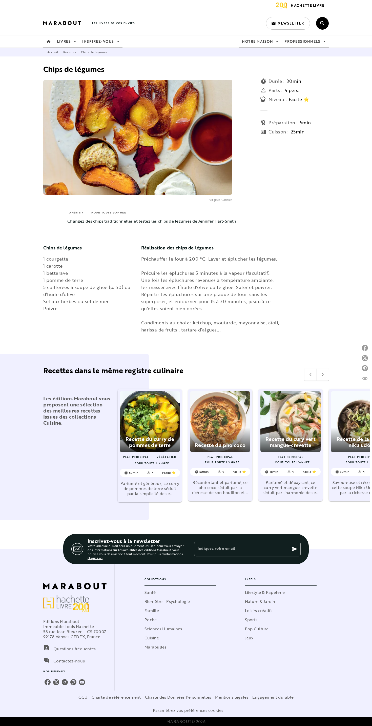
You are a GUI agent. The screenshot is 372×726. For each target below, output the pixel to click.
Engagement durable (273, 697)
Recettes (69, 52)
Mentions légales (231, 697)
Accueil (52, 52)
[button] (288, 23)
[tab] (48, 41)
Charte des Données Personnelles (178, 697)
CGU (83, 697)
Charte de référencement (116, 697)
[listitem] (47, 682)
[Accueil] (64, 23)
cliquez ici (95, 558)
